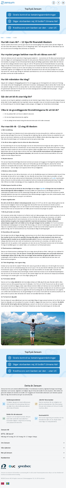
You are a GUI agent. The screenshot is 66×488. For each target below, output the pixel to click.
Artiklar (8, 37)
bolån (54, 178)
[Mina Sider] (58, 2)
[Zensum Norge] (2, 484)
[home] (7, 2)
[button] (63, 2)
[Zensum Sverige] (7, 484)
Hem (2, 37)
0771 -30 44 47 (7, 434)
